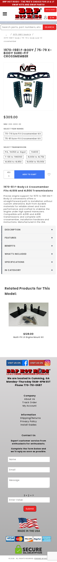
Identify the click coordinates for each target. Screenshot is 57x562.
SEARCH (49, 27)
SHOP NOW (51, 22)
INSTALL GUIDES (50, 10)
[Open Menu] (5, 13)
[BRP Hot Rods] (28, 13)
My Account (30, 405)
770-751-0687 (33, 385)
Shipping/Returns (30, 418)
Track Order (29, 402)
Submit (30, 508)
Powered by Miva (41, 559)
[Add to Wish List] (49, 174)
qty (9, 172)
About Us (29, 399)
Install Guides (28, 424)
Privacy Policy (28, 421)
